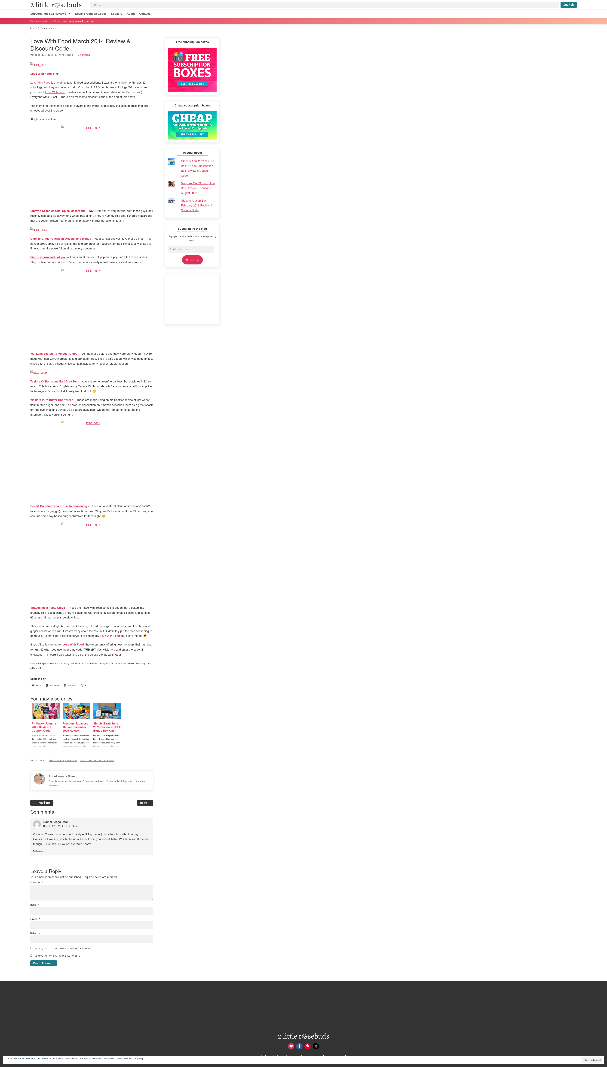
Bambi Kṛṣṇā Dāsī (55, 822)
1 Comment (83, 54)
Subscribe (192, 260)
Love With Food (40, 82)
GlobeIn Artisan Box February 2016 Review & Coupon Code (196, 205)
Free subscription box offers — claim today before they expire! (62, 20)
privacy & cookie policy (133, 1058)
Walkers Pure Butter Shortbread (51, 400)
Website (35, 933)
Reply (36, 850)
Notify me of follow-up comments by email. (64, 948)
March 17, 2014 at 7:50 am (61, 826)
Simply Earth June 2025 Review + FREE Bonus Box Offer (107, 727)
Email (35, 919)
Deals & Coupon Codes (63, 760)
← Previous (42, 802)
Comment (36, 882)
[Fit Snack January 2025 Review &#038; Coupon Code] (46, 711)
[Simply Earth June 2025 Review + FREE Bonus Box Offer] (107, 711)
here (112, 649)
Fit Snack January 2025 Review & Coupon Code (44, 727)
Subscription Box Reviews (97, 760)
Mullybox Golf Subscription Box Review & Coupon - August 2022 (198, 188)
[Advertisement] (192, 299)
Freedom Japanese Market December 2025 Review (75, 727)
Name (34, 904)
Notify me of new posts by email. (57, 956)
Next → (145, 802)
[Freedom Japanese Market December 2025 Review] (77, 711)
